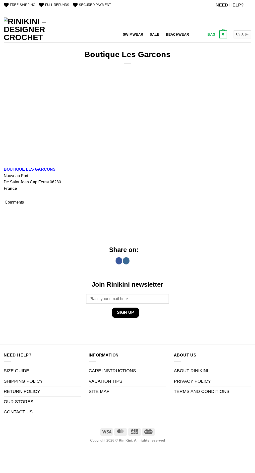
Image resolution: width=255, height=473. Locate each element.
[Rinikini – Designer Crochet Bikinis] (26, 29)
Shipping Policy (23, 381)
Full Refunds (57, 5)
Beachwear (177, 34)
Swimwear (133, 34)
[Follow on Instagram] (126, 260)
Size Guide (16, 370)
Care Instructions (112, 370)
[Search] (197, 34)
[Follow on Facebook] (119, 260)
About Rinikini (191, 370)
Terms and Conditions (201, 391)
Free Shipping (22, 5)
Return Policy (22, 391)
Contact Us (18, 411)
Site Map (99, 391)
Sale (154, 34)
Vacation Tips (105, 381)
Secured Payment (95, 5)
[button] (216, 34)
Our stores (18, 401)
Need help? (230, 4)
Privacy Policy (192, 381)
